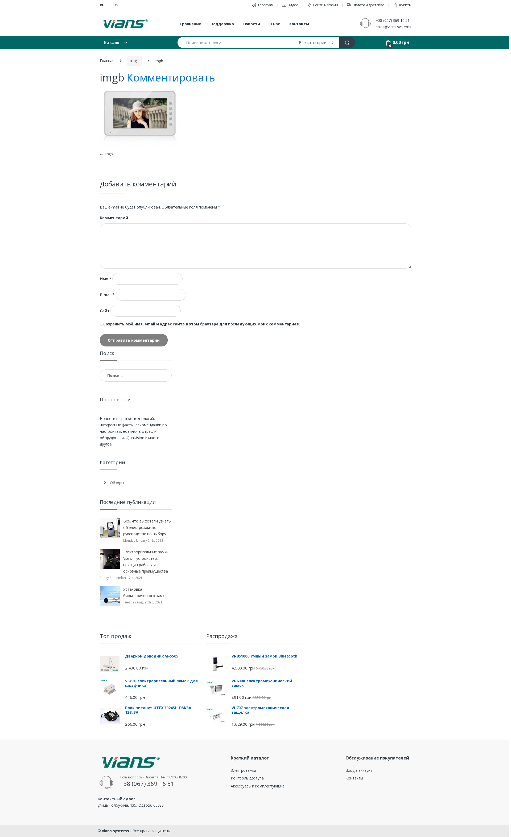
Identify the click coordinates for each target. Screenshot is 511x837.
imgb (134, 60)
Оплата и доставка (368, 4)
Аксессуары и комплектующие (257, 786)
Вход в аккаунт (358, 770)
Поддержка (222, 23)
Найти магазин (325, 4)
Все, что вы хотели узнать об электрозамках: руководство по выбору (147, 527)
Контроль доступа (247, 778)
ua (115, 4)
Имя (105, 278)
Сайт (104, 310)
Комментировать (171, 77)
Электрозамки (243, 770)
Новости (251, 23)
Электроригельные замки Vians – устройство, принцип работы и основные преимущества (145, 561)
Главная (107, 60)
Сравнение (190, 23)
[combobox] (235, 42)
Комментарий (114, 217)
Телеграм (265, 4)
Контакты (299, 23)
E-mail (107, 294)
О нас (274, 23)
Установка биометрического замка (145, 592)
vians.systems (115, 830)
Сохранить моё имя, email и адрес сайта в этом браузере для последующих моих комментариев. (201, 324)
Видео (293, 4)
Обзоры (117, 482)
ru (102, 4)
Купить (405, 4)
